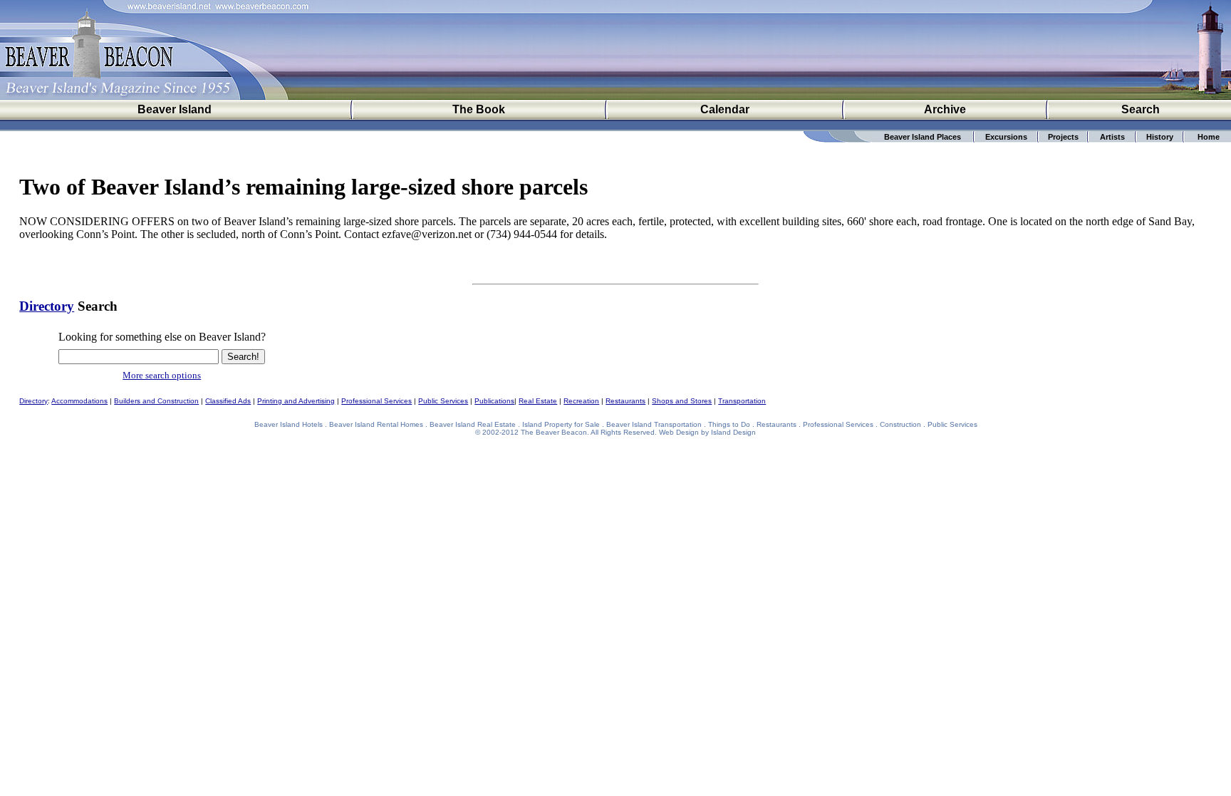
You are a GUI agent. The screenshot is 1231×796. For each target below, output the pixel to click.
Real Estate (538, 401)
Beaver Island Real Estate (473, 424)
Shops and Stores (682, 401)
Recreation (581, 401)
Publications (494, 401)
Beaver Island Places (922, 137)
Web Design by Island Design (707, 432)
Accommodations (79, 401)
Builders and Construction (156, 401)
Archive (945, 109)
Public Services (443, 401)
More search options (162, 375)
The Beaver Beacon (554, 432)
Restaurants (625, 401)
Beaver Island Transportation (654, 424)
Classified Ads (228, 401)
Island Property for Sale (561, 424)
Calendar (724, 109)
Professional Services (376, 401)
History (1159, 137)
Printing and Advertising (296, 401)
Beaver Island (174, 109)
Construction (900, 424)
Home (1209, 137)
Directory (46, 306)
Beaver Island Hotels (288, 424)
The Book (478, 109)
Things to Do (729, 424)
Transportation (742, 401)
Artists (1112, 137)
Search (1140, 109)
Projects (1063, 137)
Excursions (1006, 137)
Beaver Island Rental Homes (376, 424)
